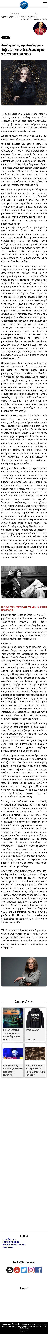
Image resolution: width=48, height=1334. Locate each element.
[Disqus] (24, 1117)
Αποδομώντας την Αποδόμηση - (27, 17)
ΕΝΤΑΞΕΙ (24, 1332)
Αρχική (4, 17)
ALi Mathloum (30, 19)
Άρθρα (10, 17)
